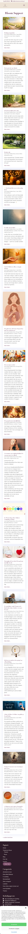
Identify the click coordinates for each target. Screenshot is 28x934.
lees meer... (7, 47)
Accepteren (14, 924)
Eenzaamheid (7, 192)
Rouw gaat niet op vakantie (10, 68)
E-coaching (5, 876)
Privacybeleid (14, 932)
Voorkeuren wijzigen (14, 928)
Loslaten (16, 230)
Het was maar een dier (9, 365)
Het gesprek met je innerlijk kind (12, 421)
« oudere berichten (7, 837)
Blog (4, 857)
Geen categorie (16, 36)
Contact (5, 861)
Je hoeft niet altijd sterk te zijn (11, 110)
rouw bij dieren (7, 368)
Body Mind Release (8, 230)
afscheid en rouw (8, 36)
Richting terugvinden (9, 33)
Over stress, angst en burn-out (11, 458)
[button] (26, 908)
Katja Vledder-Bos (11, 34)
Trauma (6, 37)
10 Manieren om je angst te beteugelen (13, 806)
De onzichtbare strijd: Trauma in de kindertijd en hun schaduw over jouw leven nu (13, 608)
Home (4, 848)
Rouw (5, 854)
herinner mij (7, 152)
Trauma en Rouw (7, 850)
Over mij (5, 859)
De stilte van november (9, 227)
